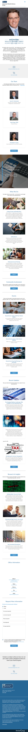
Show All (14, 274)
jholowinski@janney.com (14, 594)
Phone (5, 606)
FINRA (6, 691)
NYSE (9, 691)
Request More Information (14, 601)
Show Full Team (14, 150)
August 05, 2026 (5, 414)
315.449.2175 (14, 591)
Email (5, 608)
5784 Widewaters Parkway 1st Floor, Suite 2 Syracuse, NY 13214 (14, 580)
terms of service (21, 641)
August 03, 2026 (5, 441)
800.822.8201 (14, 588)
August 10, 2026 (5, 387)
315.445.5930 (14, 75)
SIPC (10, 691)
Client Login (11, 175)
